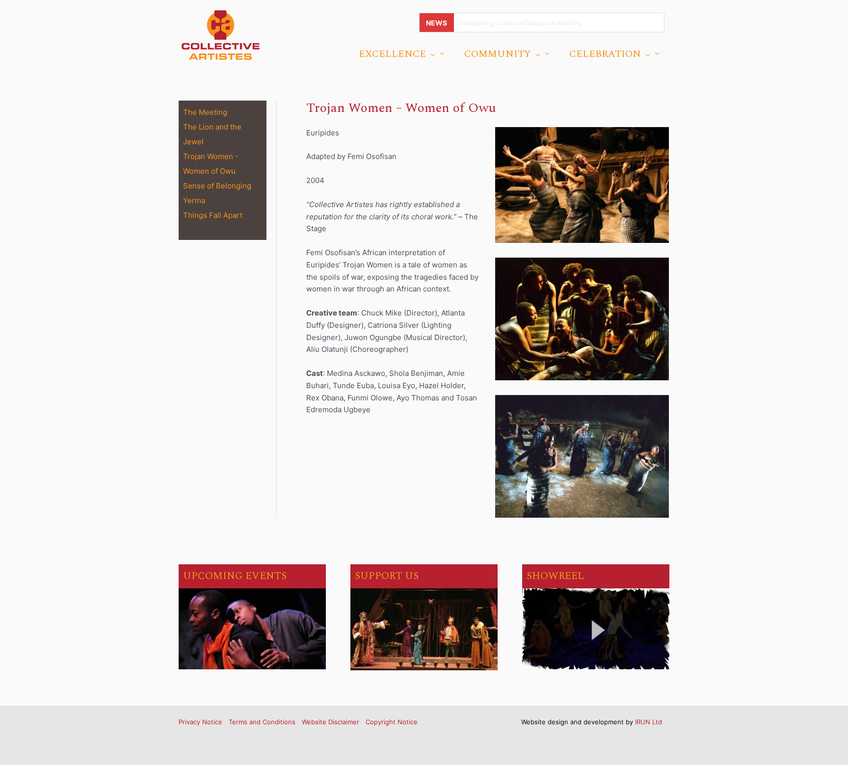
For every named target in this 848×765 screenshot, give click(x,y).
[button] (430, 54)
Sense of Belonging (217, 185)
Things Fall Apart (212, 215)
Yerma (194, 200)
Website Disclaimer (330, 722)
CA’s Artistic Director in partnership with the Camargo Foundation (568, 23)
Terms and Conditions (262, 722)
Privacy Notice (200, 722)
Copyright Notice (392, 722)
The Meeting (205, 112)
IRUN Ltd (648, 722)
